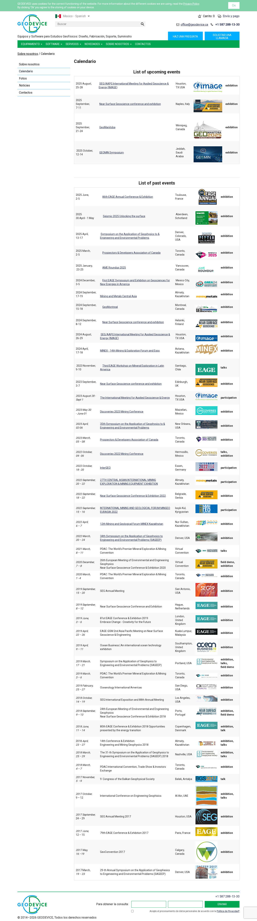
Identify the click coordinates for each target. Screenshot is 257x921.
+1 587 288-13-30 (227, 24)
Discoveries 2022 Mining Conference (121, 453)
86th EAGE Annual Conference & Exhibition (127, 196)
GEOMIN (104, 152)
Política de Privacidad (228, 911)
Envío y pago (231, 16)
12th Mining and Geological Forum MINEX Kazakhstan (131, 523)
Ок (234, 5)
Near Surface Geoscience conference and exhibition (130, 103)
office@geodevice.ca (194, 24)
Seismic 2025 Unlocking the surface (124, 216)
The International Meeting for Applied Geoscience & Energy (135, 397)
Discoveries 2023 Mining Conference (121, 411)
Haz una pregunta (185, 36)
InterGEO (105, 467)
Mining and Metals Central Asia (118, 296)
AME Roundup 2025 (114, 267)
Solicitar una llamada (222, 37)
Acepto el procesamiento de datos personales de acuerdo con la (194, 911)
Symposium (116, 152)
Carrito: (209, 16)
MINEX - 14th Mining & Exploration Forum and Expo (130, 350)
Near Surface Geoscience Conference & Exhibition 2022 (133, 495)
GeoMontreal (110, 306)
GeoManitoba (107, 127)
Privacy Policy (191, 3)
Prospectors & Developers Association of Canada (131, 252)
